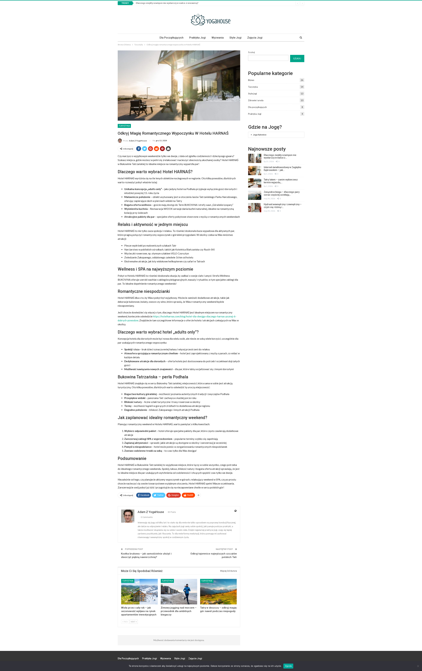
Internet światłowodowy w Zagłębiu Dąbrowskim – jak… (282, 168)
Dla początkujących (171, 37)
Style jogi (235, 37)
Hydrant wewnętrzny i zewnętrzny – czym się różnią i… (282, 205)
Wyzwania (217, 37)
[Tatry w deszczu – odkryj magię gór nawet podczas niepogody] (218, 591)
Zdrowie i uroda (255, 100)
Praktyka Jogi (197, 37)
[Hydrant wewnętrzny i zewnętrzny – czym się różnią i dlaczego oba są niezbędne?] (254, 207)
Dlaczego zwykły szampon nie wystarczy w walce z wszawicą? (167, 3)
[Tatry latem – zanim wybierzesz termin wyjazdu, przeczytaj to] (254, 183)
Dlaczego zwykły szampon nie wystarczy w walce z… (280, 156)
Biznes (251, 80)
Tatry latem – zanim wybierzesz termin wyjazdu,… (281, 181)
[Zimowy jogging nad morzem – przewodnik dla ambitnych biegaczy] (179, 591)
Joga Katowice (259, 135)
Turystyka (124, 126)
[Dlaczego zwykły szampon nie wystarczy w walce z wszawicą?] (254, 158)
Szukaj (251, 52)
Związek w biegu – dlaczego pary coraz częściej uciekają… (282, 193)
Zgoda (288, 666)
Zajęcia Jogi (254, 37)
